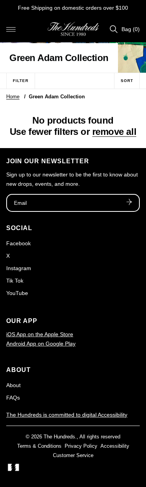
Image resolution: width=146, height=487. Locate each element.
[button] (11, 29)
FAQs (13, 397)
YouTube (17, 293)
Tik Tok (14, 281)
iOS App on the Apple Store (39, 334)
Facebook (18, 243)
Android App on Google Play (41, 343)
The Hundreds (59, 437)
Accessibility (114, 446)
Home (12, 96)
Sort (127, 81)
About (13, 385)
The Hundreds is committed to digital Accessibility (66, 415)
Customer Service (73, 455)
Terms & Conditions (39, 446)
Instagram (18, 268)
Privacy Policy (81, 446)
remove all (114, 131)
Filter (20, 81)
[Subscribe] (129, 202)
